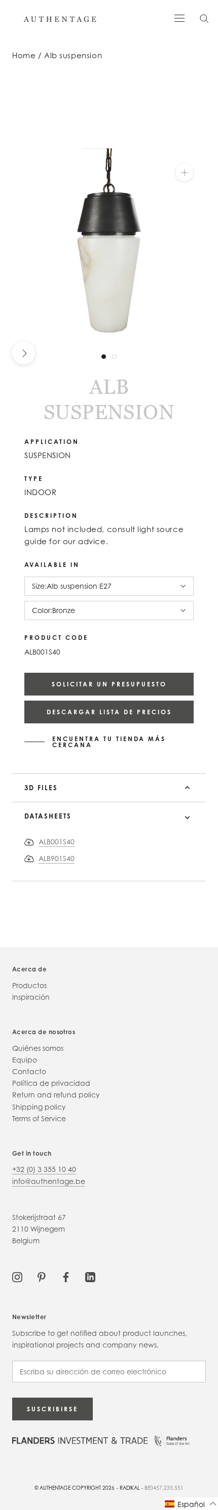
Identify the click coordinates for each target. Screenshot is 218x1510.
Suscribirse (52, 1409)
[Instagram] (17, 1276)
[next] (23, 353)
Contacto (29, 1071)
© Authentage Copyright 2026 (74, 1488)
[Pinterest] (42, 1276)
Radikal (130, 1488)
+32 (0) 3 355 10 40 (44, 1169)
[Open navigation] (179, 17)
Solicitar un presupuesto (109, 684)
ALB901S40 (57, 858)
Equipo (24, 1059)
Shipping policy (39, 1107)
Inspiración (31, 997)
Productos (29, 985)
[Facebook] (66, 1276)
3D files (41, 788)
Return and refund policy (56, 1094)
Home (23, 55)
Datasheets (47, 816)
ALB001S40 (57, 841)
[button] (191, 1503)
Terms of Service (39, 1118)
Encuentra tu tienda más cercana (109, 742)
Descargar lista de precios (109, 712)
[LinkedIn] (90, 1276)
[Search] (204, 18)
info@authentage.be (48, 1181)
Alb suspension (73, 55)
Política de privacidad (51, 1083)
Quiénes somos (37, 1048)
